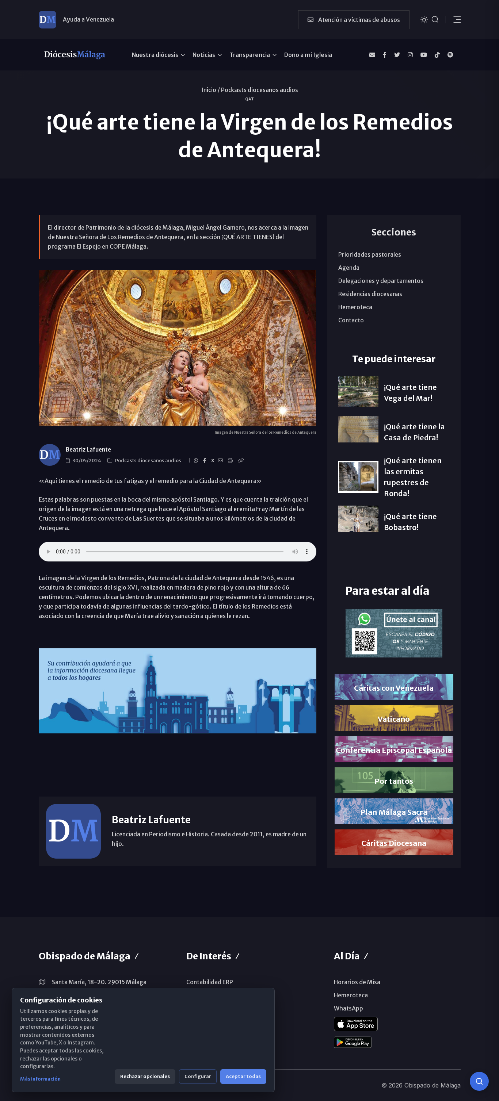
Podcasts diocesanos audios (259, 89)
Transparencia (249, 54)
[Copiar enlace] (242, 460)
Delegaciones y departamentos (380, 280)
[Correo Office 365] (372, 54)
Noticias (204, 54)
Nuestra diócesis (155, 54)
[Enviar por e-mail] (221, 460)
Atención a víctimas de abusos (358, 19)
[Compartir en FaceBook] (205, 460)
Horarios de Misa (357, 982)
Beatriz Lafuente (88, 449)
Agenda (348, 267)
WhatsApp (348, 1008)
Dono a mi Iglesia (308, 54)
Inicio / (210, 89)
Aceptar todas (243, 1076)
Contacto (351, 320)
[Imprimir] (231, 460)
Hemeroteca (355, 307)
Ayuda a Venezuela (88, 19)
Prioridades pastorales (369, 254)
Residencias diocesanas (370, 294)
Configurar (197, 1076)
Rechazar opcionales (145, 1076)
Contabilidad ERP (209, 982)
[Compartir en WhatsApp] (197, 460)
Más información (40, 1079)
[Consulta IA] (479, 1081)
